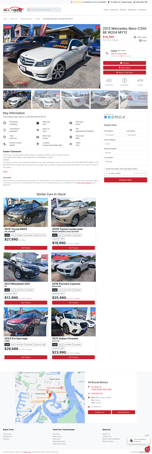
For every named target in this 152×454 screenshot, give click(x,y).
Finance (123, 10)
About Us (106, 434)
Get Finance (125, 68)
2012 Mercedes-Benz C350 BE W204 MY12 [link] (58, 19)
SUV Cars (56, 439)
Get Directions (123, 412)
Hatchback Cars (59, 441)
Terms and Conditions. (84, 183)
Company (142, 10)
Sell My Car (132, 10)
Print (144, 40)
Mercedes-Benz (26, 19)
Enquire (126, 63)
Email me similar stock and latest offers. (122, 169)
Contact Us (99, 412)
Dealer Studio (144, 452)
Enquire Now (125, 180)
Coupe (37, 19)
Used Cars (114, 10)
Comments (108, 157)
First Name (108, 131)
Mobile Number (110, 149)
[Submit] (28, 9)
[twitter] (109, 117)
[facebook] (105, 117)
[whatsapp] (112, 117)
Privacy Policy (107, 441)
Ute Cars (56, 434)
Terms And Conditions (111, 439)
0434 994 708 (141, 2)
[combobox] (43, 9)
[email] (116, 117)
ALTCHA (143, 173)
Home (106, 10)
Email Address (110, 140)
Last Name (131, 131)
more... (5, 171)
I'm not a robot (114, 173)
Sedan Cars (57, 436)
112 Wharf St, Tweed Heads (121, 2)
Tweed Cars (27, 452)
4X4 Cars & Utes (59, 444)
